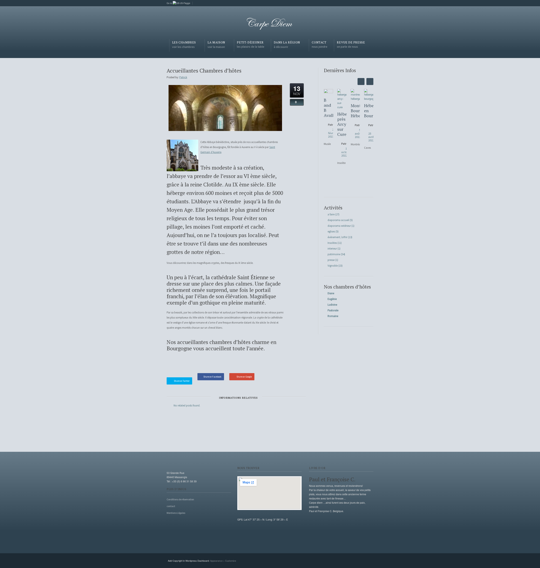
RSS (370, 2)
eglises (331, 231)
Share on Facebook (212, 376)
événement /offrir (337, 237)
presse (331, 260)
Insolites (332, 243)
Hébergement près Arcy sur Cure (342, 124)
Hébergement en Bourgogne (368, 110)
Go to (170, 3)
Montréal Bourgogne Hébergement (355, 110)
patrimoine (334, 254)
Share (275, 363)
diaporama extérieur (339, 226)
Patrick (183, 77)
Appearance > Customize (223, 560)
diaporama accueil (338, 220)
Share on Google (244, 376)
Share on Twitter (182, 380)
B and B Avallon (328, 108)
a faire (331, 214)
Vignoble (333, 265)
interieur (332, 248)
